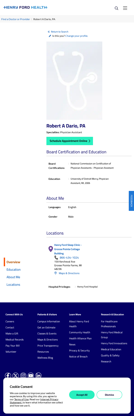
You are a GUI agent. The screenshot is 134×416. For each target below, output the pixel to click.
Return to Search (59, 31)
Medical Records (15, 339)
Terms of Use (21, 399)
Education (14, 269)
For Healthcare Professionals (109, 324)
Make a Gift (12, 333)
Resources (43, 351)
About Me (13, 277)
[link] (35, 7)
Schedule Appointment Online (68, 141)
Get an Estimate (46, 327)
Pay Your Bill (13, 345)
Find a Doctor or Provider (15, 19)
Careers (10, 321)
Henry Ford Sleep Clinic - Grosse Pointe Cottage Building (68, 249)
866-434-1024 (69, 257)
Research (106, 361)
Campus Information (48, 321)
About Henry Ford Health (79, 324)
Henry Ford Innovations (114, 343)
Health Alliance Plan (80, 338)
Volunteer (11, 351)
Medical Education (111, 349)
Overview (13, 262)
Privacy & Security (79, 350)
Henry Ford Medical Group (112, 335)
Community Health (79, 332)
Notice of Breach (78, 356)
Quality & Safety (110, 355)
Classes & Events (46, 333)
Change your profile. (76, 35)
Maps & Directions (68, 273)
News (72, 344)
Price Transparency (48, 345)
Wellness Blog (45, 357)
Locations (13, 284)
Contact (10, 327)
